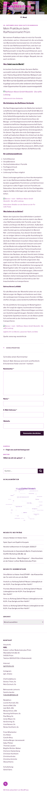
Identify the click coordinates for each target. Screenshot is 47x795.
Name (6, 399)
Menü (25, 17)
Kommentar (8, 369)
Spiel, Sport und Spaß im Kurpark (16, 542)
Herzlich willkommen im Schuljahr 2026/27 (19, 547)
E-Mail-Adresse (10, 410)
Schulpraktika (13, 348)
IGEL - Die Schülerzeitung (17, 5)
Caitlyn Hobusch (30, 25)
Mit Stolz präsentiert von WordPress (16, 790)
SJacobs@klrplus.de (10, 695)
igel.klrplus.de (8, 666)
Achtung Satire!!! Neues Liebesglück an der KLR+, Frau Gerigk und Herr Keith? (22, 591)
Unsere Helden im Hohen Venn (15, 538)
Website (6, 421)
